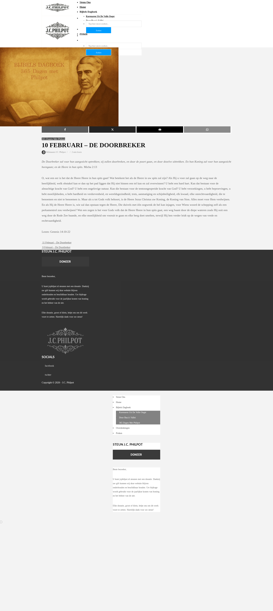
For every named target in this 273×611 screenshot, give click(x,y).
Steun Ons (85, 2)
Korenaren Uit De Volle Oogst (132, 412)
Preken (119, 433)
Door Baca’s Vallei (127, 417)
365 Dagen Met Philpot (53, 139)
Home (83, 7)
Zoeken (98, 53)
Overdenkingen (123, 428)
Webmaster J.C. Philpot (56, 152)
